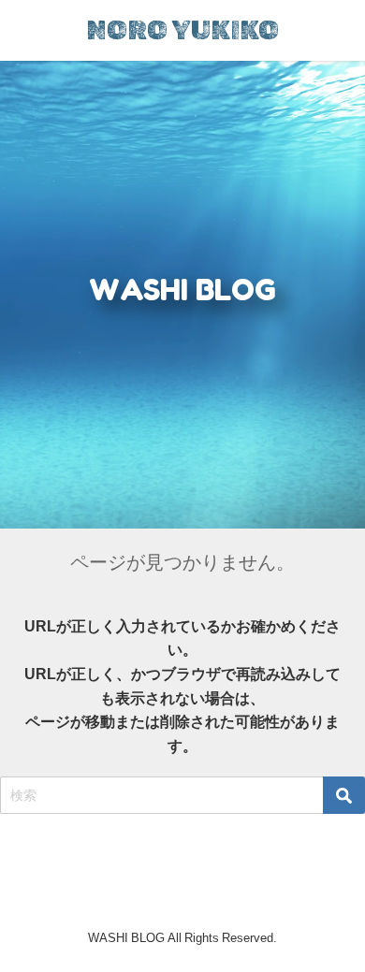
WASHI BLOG (182, 289)
